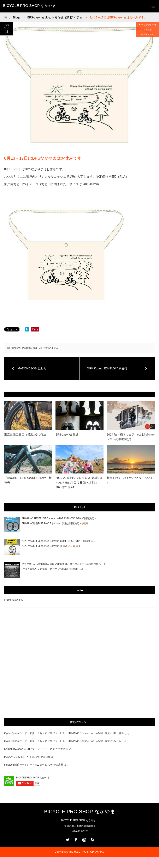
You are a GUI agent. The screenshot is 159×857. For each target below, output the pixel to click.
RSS (92, 839)
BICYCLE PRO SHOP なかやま (29, 6)
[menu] (153, 6)
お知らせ (147, 29)
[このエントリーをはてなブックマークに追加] (27, 330)
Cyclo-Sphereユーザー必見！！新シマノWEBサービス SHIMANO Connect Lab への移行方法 (57, 733)
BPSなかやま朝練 (66, 434)
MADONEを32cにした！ (18, 756)
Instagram (84, 839)
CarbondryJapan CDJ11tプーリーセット (26, 749)
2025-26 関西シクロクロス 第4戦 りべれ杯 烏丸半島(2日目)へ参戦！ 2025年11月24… (78, 482)
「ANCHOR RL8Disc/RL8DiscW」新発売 (28, 480)
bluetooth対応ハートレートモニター (24, 764)
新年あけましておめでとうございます (130, 480)
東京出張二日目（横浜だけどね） (26, 434)
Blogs (16, 17)
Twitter (67, 839)
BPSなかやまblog (147, 24)
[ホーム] (5, 16)
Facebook (75, 839)
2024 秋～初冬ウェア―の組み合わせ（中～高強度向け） (131, 437)
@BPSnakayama (13, 599)
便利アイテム (147, 34)
